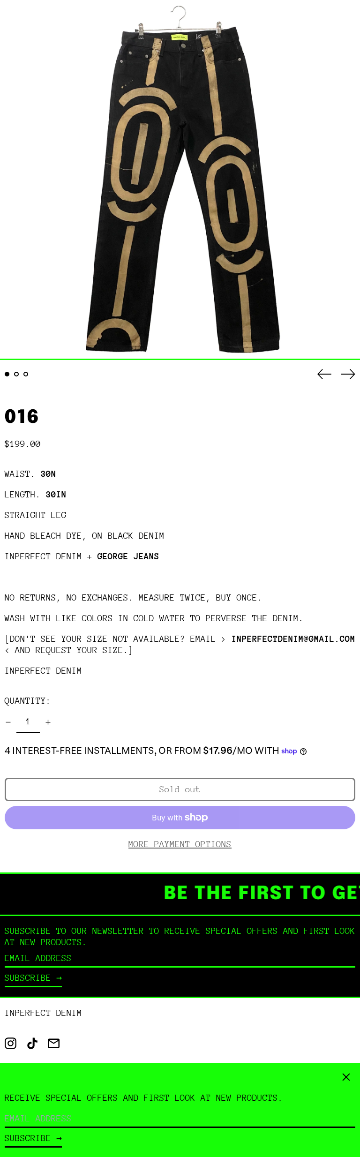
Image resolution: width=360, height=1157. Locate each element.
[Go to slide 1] (7, 374)
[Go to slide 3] (25, 374)
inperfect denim (43, 671)
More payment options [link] (180, 844)
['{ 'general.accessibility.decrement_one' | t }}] (8, 722)
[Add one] (48, 722)
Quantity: (28, 701)
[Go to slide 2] (16, 374)
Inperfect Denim (43, 1013)
